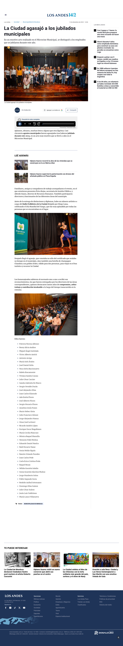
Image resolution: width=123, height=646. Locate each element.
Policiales (37, 610)
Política (36, 602)
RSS (100, 602)
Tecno (58, 610)
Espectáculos (38, 616)
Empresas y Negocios (63, 602)
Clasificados (82, 605)
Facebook (6, 608)
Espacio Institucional (63, 616)
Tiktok (15, 608)
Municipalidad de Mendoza (33, 504)
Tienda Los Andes (84, 602)
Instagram (10, 608)
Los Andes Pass (83, 599)
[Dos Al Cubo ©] (104, 634)
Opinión (58, 599)
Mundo (58, 596)
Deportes (37, 613)
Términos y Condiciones (107, 596)
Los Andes (7, 22)
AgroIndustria (60, 608)
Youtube (24, 608)
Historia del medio (105, 605)
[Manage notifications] (118, 637)
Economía (37, 605)
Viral (57, 613)
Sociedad (16, 22)
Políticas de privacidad (107, 599)
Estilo (57, 605)
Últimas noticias (39, 599)
